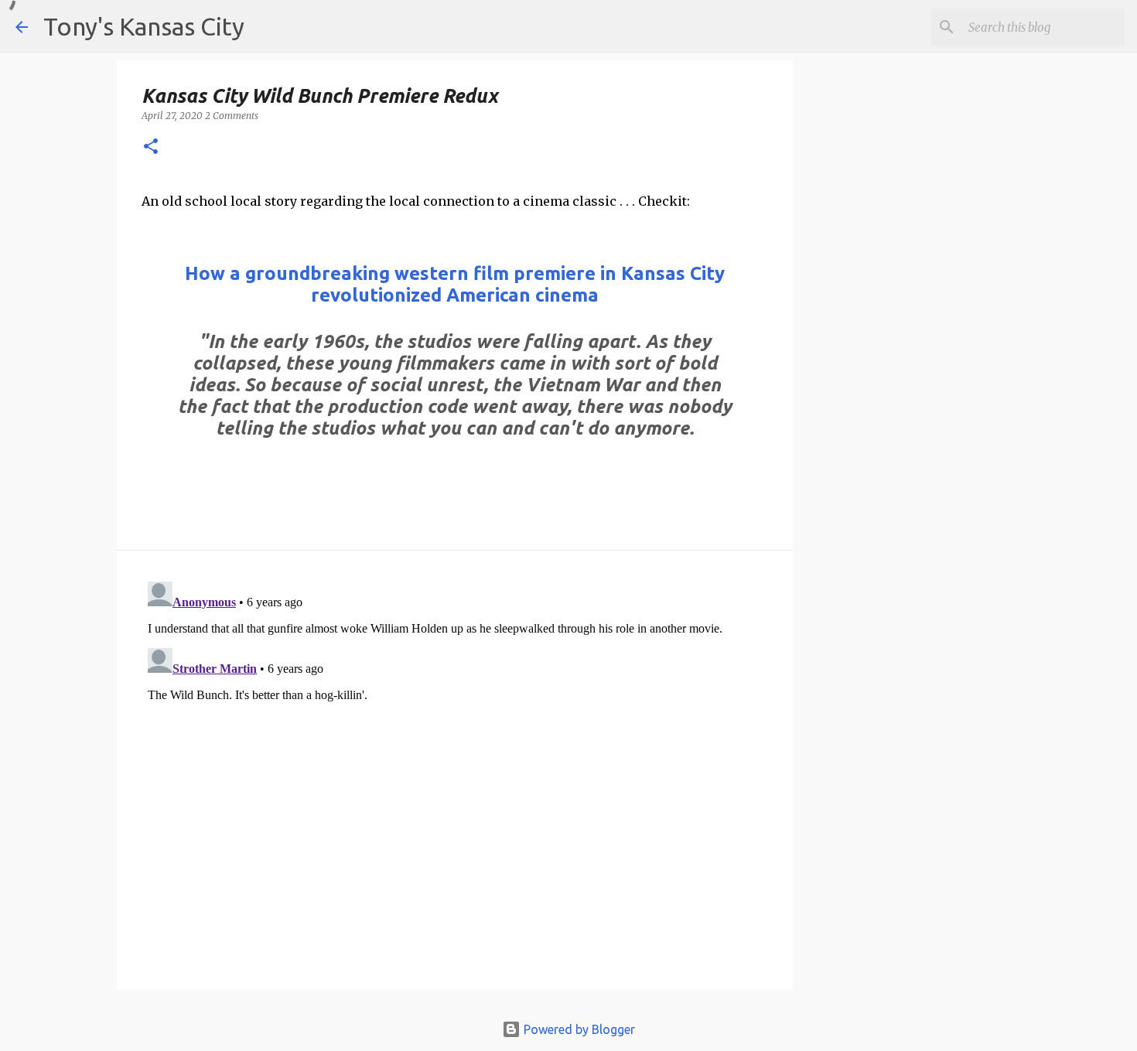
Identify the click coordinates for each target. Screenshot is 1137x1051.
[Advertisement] (919, 333)
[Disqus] (455, 768)
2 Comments (231, 115)
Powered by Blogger (578, 1029)
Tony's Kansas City (143, 26)
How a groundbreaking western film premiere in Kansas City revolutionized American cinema (455, 284)
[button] (151, 147)
